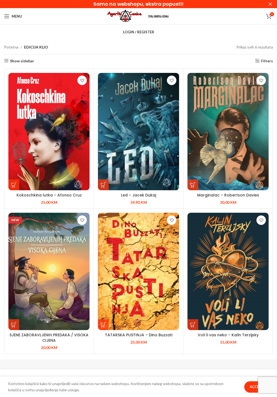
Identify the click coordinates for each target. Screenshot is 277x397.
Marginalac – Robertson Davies (228, 195)
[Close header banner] (270, 4)
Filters (267, 61)
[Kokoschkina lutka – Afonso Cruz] (49, 131)
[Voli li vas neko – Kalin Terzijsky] (228, 271)
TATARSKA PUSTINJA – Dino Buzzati (138, 335)
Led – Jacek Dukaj (138, 195)
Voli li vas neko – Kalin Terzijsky (228, 335)
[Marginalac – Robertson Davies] (228, 131)
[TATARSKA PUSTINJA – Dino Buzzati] (138, 271)
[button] (13, 184)
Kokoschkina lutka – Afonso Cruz (49, 195)
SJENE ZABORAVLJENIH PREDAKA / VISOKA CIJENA (48, 337)
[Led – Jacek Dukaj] (138, 131)
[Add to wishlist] (82, 80)
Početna (11, 47)
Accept (256, 387)
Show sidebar (22, 61)
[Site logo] (124, 16)
